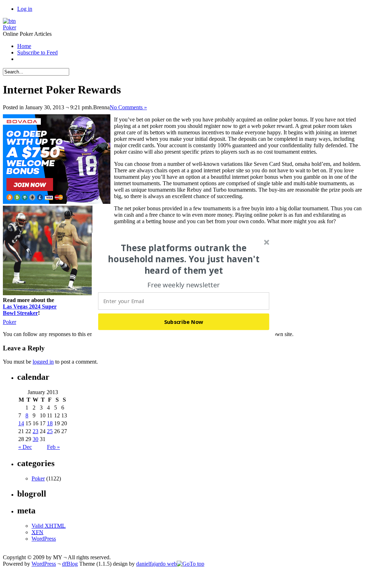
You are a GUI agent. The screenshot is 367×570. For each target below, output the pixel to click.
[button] (184, 259)
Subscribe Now (184, 321)
